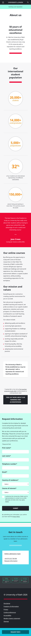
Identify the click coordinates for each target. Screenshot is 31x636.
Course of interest (9, 488)
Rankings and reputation (15, 7)
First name (6, 448)
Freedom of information (11, 606)
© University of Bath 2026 (15, 594)
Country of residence (10, 480)
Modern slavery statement (12, 618)
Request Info (15, 632)
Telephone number (9, 464)
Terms (7, 501)
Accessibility (7, 615)
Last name (6, 456)
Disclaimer (7, 603)
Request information (10, 561)
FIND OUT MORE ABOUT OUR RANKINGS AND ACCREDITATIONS (15, 399)
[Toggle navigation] (3, 2)
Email (4, 472)
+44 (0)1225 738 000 (10, 558)
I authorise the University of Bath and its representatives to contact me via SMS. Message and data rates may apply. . (16, 499)
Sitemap (6, 621)
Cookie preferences (10, 612)
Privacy (6, 609)
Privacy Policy (16, 516)
